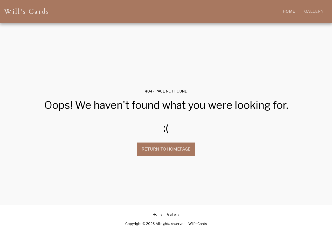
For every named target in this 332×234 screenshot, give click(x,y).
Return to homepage (166, 149)
